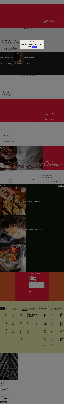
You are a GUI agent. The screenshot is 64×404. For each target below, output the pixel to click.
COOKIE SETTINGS (29, 46)
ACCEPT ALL (34, 46)
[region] (32, 44)
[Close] (43, 41)
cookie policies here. (38, 44)
